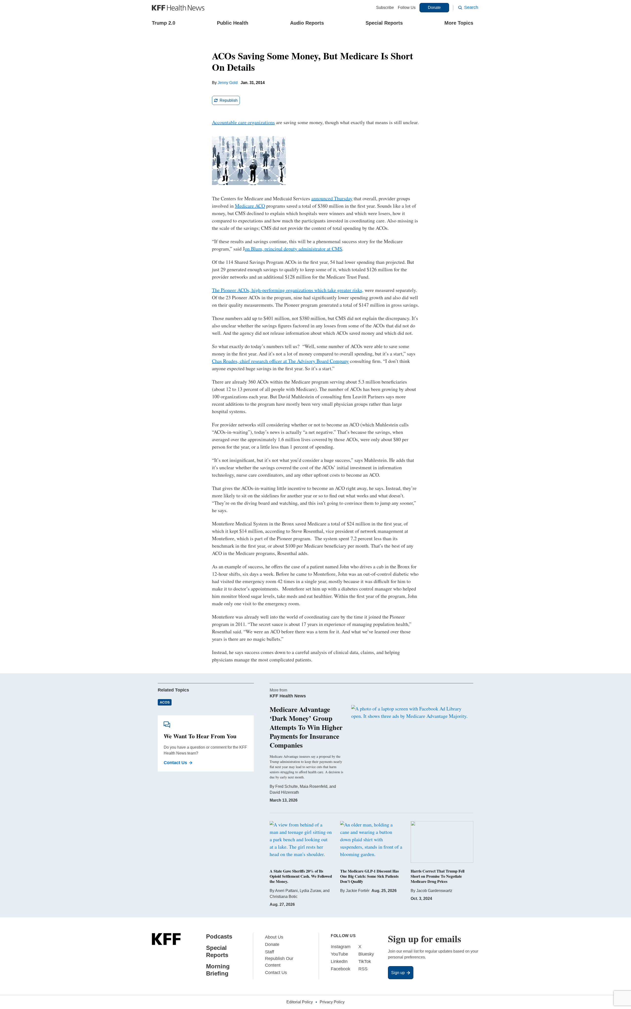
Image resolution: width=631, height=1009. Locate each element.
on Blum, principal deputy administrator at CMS (293, 248)
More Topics (458, 23)
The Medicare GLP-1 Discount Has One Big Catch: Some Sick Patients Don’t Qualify (369, 876)
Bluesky (366, 954)
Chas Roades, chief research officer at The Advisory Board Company (280, 361)
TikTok (364, 961)
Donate (434, 7)
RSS (363, 968)
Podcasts (219, 936)
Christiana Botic (284, 896)
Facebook (340, 968)
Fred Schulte (286, 786)
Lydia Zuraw (310, 891)
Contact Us (175, 762)
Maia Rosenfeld (313, 786)
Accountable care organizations (243, 122)
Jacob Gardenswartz (434, 891)
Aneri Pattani (286, 891)
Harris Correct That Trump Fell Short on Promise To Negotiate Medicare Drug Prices (437, 876)
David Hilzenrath (284, 792)
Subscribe (385, 7)
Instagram (341, 946)
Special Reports (384, 23)
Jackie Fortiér (357, 891)
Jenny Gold (228, 83)
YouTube (339, 954)
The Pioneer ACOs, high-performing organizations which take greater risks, (287, 290)
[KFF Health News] (178, 8)
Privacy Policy (332, 1002)
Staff (269, 951)
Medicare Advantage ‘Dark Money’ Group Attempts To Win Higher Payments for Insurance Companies (306, 727)
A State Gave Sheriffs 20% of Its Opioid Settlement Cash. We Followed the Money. (301, 876)
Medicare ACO (250, 205)
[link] (226, 100)
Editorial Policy (299, 1002)
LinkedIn (339, 961)
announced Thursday (331, 198)
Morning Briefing (218, 970)
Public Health (232, 23)
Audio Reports (307, 23)
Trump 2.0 (163, 23)
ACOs (165, 702)
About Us (274, 937)
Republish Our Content (279, 962)
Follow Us (407, 7)
